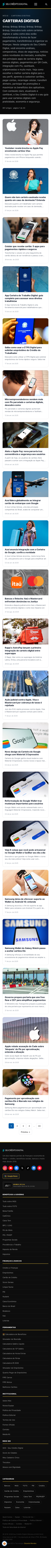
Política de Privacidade (12, 1410)
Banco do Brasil (9, 1306)
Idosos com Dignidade (12, 1467)
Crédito (42, 1486)
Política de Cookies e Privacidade (15, 1520)
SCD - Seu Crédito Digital (13, 1448)
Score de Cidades (10, 1453)
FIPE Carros (7, 1377)
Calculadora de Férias (11, 1358)
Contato (6, 1429)
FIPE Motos (7, 1382)
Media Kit (6, 1434)
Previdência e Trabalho (12, 1245)
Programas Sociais (10, 1240)
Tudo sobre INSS (9, 1201)
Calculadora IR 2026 (11, 1363)
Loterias (6, 1321)
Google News (12, 1176)
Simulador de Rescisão (12, 1339)
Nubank (6, 1297)
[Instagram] (5, 1168)
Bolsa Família (8, 1211)
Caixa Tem (7, 1220)
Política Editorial (9, 1415)
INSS (16, 1486)
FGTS (25, 1486)
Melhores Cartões (10, 1387)
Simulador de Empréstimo (13, 1368)
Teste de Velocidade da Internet (14, 1527)
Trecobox (6, 1462)
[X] (22, 1168)
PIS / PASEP (7, 1235)
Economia (20, 1502)
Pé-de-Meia (7, 1230)
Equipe (17, 1517)
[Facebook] (16, 1168)
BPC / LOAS (7, 1225)
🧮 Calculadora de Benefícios (14, 1334)
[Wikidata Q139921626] (35, 1534)
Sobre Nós (7, 1401)
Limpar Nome (8, 1287)
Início (5, 16)
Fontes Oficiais (9, 1425)
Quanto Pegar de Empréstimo (15, 1373)
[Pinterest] (39, 1168)
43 (39, 1126)
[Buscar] (46, 4)
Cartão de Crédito (10, 1277)
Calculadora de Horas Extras (14, 1353)
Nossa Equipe (8, 1405)
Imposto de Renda (10, 1249)
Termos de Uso (9, 1420)
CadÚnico (6, 1216)
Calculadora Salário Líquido (13, 1344)
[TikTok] (28, 1168)
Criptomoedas (34, 1502)
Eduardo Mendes (30, 1543)
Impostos (6, 1254)
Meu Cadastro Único (11, 1457)
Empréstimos (8, 1273)
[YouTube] (10, 1168)
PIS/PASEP (40, 1496)
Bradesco (6, 1311)
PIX (4, 1292)
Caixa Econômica (9, 1301)
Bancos (7, 1486)
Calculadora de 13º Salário (13, 1349)
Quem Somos (7, 1517)
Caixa (17, 1507)
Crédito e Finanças (10, 1268)
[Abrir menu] (35, 4)
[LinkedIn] (33, 1168)
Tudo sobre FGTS (10, 1206)
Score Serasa (8, 1282)
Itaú (4, 1316)
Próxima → (25, 1132)
